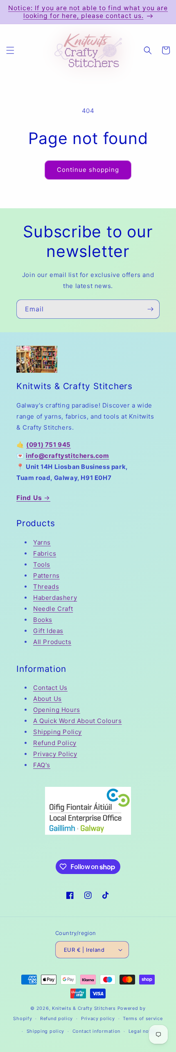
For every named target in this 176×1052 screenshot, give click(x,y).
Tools (41, 564)
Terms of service (142, 1018)
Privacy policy (98, 1018)
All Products (52, 642)
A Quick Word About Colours (77, 721)
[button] (10, 50)
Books (42, 620)
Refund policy (56, 1018)
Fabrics (44, 553)
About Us (47, 699)
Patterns (46, 575)
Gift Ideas (48, 631)
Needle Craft (53, 609)
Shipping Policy (57, 732)
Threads (46, 586)
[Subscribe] (150, 309)
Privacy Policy (55, 754)
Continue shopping (88, 169)
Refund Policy (55, 743)
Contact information (96, 1031)
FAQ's (41, 765)
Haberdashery (55, 597)
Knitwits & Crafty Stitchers (84, 1008)
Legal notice (143, 1031)
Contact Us (50, 688)
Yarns (42, 542)
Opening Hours (56, 710)
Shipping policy (46, 1031)
